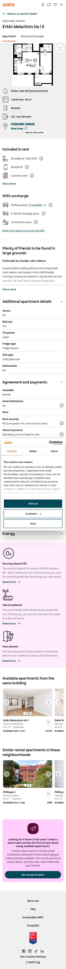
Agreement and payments (24, 382)
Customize (31, 513)
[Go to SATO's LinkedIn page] (42, 951)
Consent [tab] (11, 451)
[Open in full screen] (60, 49)
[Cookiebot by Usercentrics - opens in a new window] (49, 443)
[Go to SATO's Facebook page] (24, 951)
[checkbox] (48, 722)
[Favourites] (55, 4)
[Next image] (48, 702)
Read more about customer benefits (23, 230)
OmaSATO (33, 925)
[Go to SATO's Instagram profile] (30, 951)
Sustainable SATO (33, 917)
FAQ (33, 909)
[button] (41, 158)
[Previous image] (7, 702)
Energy (8, 533)
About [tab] (54, 451)
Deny (33, 523)
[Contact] (49, 4)
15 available (35, 205)
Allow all (33, 503)
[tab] (9, 36)
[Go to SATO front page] (8, 4)
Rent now (33, 900)
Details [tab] (33, 451)
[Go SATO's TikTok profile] (36, 951)
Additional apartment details (27, 301)
